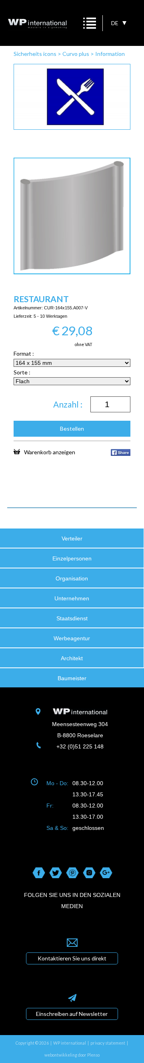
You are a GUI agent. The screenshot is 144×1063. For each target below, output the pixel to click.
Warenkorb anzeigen (49, 452)
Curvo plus (75, 53)
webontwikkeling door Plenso (72, 1055)
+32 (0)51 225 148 (80, 746)
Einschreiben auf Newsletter (72, 1013)
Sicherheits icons (35, 53)
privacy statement (107, 1043)
